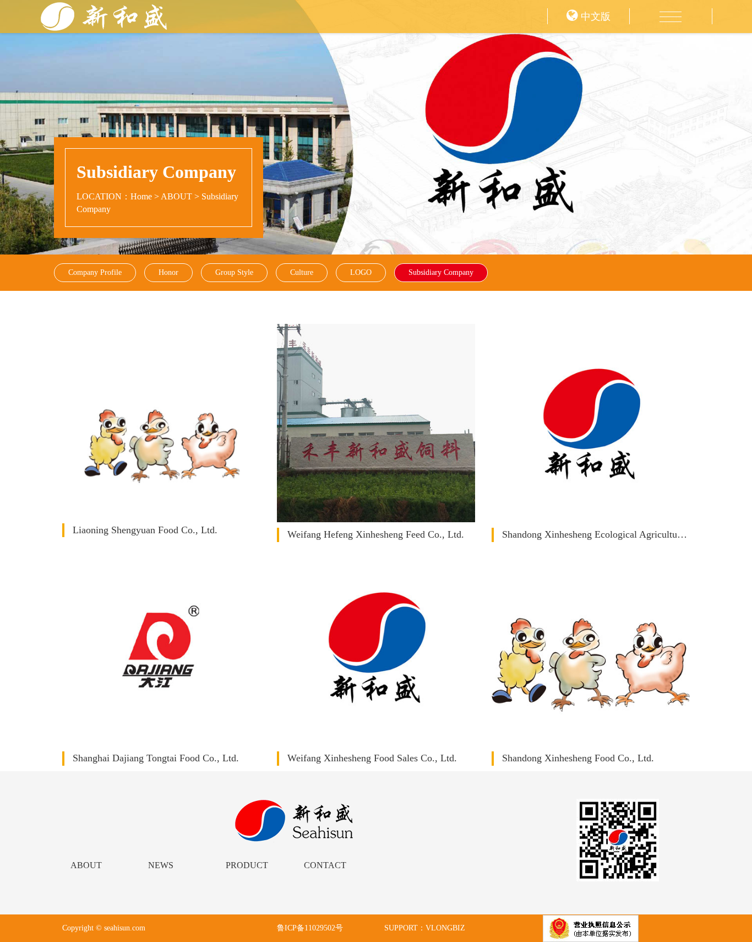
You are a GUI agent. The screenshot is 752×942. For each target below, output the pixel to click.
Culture (301, 272)
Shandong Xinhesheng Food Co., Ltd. (578, 758)
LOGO (361, 272)
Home (141, 196)
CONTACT (325, 865)
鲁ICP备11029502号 (310, 928)
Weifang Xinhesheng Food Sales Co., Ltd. (372, 758)
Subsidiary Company (440, 272)
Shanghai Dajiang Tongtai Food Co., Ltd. (156, 758)
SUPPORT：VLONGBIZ (424, 928)
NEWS (160, 865)
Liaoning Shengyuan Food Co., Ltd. (145, 529)
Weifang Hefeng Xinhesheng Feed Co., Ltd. (375, 534)
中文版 (594, 16)
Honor (168, 272)
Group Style (234, 272)
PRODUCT (247, 865)
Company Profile (95, 272)
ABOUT (176, 196)
